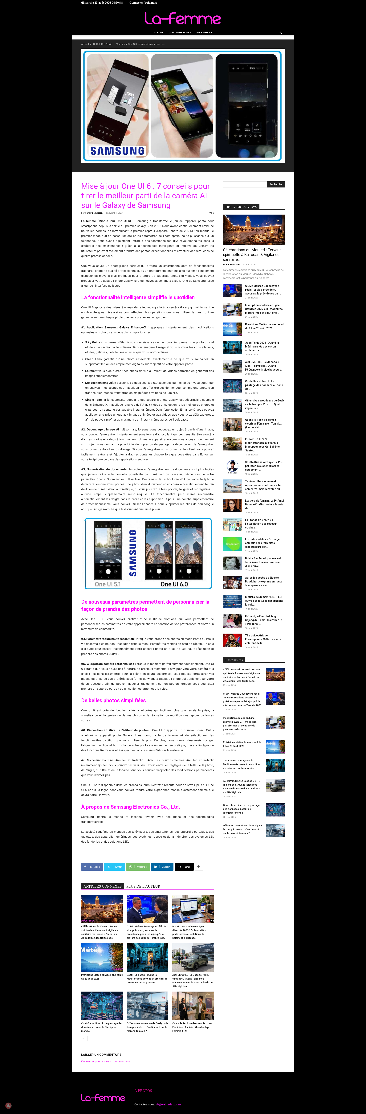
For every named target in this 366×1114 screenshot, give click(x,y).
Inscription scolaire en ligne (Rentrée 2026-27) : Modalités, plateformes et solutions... (264, 309)
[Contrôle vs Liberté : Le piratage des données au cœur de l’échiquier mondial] (102, 1006)
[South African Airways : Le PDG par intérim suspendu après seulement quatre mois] (232, 467)
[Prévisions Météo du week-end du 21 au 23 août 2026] (102, 957)
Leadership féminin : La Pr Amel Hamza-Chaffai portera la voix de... (264, 504)
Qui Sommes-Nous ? (180, 32)
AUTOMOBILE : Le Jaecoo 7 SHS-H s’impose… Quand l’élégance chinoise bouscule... (264, 365)
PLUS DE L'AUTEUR (143, 886)
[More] (199, 867)
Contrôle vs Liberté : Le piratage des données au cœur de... (264, 385)
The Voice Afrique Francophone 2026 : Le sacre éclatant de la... (263, 639)
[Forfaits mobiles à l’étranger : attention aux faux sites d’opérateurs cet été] (232, 544)
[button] (280, 33)
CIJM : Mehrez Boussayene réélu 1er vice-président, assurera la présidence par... (263, 289)
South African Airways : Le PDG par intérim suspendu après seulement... (264, 466)
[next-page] (89, 1038)
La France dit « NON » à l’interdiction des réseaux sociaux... (261, 523)
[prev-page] (83, 1038)
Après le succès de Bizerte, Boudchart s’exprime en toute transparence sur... (263, 581)
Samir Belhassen (94, 212)
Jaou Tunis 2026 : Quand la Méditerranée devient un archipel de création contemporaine (147, 978)
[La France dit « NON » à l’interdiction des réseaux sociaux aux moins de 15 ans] (232, 524)
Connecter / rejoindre (143, 2)
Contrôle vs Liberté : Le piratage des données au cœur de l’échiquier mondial (102, 1027)
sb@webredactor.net (169, 1104)
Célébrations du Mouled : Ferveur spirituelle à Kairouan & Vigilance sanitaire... (252, 255)
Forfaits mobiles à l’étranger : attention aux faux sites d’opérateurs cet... (263, 543)
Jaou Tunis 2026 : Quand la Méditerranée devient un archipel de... (262, 346)
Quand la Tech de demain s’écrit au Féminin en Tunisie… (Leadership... (263, 423)
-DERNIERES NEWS (102, 44)
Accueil (159, 32)
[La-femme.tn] (183, 18)
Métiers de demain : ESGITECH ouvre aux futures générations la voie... (264, 600)
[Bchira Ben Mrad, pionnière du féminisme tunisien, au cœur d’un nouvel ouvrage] (232, 563)
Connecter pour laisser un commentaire (105, 1061)
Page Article (204, 32)
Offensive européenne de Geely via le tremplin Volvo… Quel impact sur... (264, 404)
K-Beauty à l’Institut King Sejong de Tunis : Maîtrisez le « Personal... (263, 620)
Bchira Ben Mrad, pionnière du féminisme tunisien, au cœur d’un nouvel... (263, 562)
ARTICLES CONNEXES (102, 886)
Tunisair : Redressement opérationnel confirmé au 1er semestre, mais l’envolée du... (263, 485)
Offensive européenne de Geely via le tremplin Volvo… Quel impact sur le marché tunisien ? (147, 1027)
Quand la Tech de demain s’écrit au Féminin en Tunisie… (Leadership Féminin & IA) (192, 1027)
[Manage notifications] (8, 1106)
